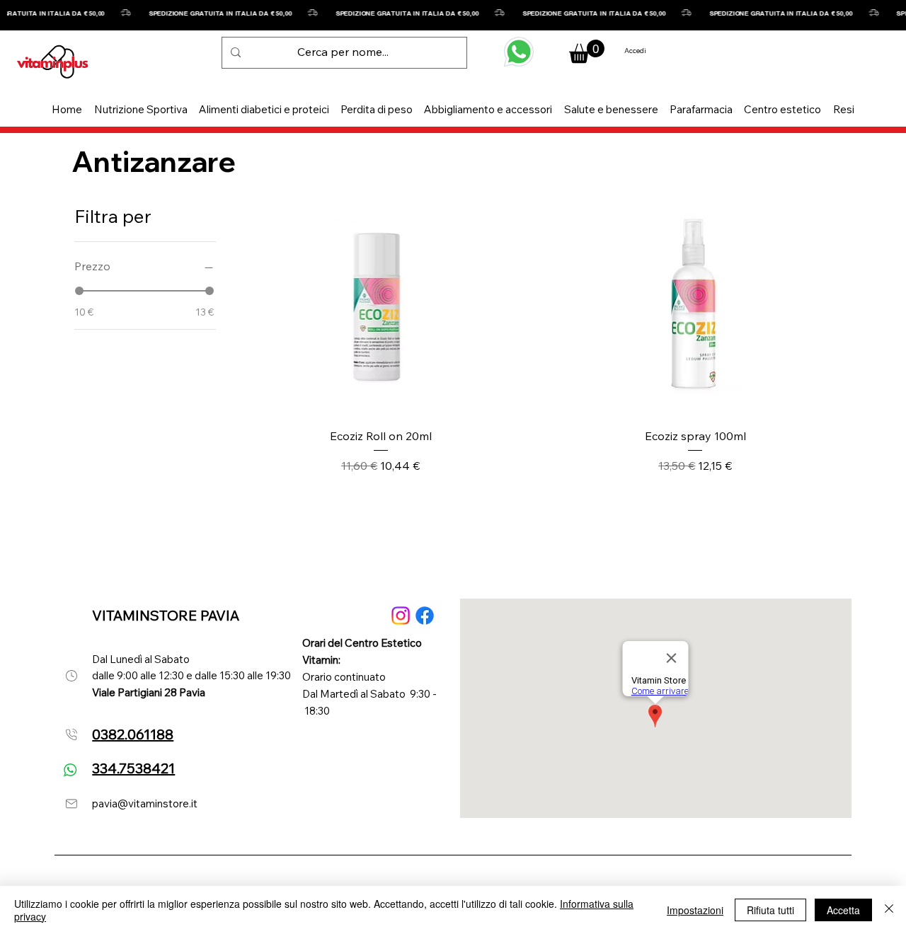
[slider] (79, 290)
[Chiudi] (889, 910)
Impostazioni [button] (695, 910)
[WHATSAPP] (519, 51)
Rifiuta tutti (770, 910)
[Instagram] (401, 616)
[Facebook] (425, 616)
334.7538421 (133, 768)
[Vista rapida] (380, 303)
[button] (141, 109)
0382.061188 (132, 734)
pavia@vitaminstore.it (144, 803)
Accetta (843, 910)
